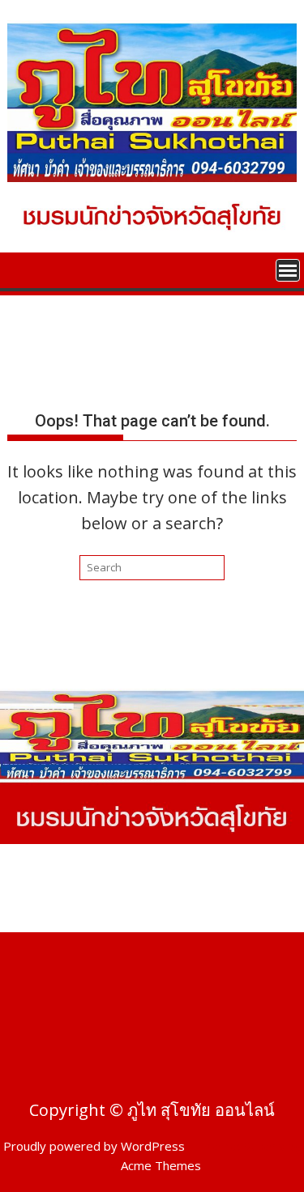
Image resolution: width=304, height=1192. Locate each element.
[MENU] (288, 270)
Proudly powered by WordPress (94, 1146)
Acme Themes (161, 1165)
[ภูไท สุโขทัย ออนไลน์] (23, 268)
